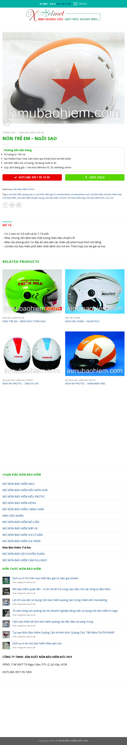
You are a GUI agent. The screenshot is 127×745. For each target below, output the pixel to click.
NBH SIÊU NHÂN (12, 516)
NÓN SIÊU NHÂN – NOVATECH (82, 321)
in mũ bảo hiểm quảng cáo (20, 194)
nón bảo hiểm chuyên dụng (30, 197)
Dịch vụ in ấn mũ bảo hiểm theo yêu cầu (37, 643)
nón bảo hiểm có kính (55, 197)
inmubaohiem (63, 194)
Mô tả (7, 225)
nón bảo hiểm (9, 197)
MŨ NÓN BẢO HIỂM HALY (18, 484)
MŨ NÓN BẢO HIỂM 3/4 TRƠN (21, 541)
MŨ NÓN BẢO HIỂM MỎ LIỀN (20, 522)
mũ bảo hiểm (96, 194)
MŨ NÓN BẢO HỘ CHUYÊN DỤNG (23, 554)
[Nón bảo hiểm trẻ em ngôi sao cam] (63, 78)
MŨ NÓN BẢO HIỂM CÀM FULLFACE (24, 560)
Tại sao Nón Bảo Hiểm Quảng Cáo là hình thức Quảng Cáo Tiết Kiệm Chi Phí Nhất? (63, 632)
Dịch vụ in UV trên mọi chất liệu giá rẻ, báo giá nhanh (45, 578)
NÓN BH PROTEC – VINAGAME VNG (85, 383)
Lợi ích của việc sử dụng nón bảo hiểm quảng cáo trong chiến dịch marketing (59, 600)
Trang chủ (8, 132)
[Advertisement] (63, 430)
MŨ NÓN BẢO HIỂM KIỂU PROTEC (23, 496)
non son (109, 197)
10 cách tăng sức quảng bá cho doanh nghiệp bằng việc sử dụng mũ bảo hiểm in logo (65, 610)
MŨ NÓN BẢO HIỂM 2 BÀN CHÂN (23, 509)
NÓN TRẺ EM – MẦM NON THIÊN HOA (23, 321)
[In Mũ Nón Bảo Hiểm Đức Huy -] (63, 15)
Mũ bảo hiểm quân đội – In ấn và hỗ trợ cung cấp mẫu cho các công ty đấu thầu (61, 589)
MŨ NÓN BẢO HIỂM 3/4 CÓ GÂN (22, 535)
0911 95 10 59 (63, 3)
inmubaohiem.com (80, 194)
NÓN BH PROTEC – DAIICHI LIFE (20, 383)
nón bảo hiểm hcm (95, 197)
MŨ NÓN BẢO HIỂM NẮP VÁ (20, 528)
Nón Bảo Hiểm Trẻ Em (31, 132)
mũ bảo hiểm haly (112, 194)
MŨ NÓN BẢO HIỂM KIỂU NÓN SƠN (24, 490)
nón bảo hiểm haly (76, 197)
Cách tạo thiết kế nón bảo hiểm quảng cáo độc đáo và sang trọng (52, 621)
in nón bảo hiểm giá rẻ (44, 194)
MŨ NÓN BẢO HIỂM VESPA (19, 503)
